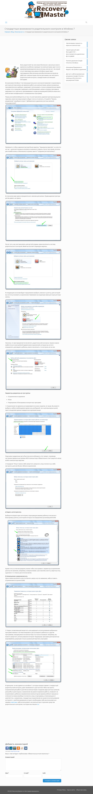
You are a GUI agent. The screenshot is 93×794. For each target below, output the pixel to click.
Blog (12, 32)
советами (14, 702)
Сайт (44, 773)
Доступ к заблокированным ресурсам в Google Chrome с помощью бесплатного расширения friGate (75, 77)
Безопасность (19, 32)
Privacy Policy (61, 790)
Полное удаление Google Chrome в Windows (74, 62)
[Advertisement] (33, 51)
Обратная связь (81, 790)
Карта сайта (71, 790)
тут (38, 704)
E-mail (26, 773)
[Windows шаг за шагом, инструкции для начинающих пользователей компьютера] (46, 10)
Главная (7, 32)
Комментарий (9, 757)
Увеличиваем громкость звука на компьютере (74, 44)
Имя (7, 773)
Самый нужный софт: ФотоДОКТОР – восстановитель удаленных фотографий (75, 53)
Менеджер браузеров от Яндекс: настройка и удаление (76, 68)
